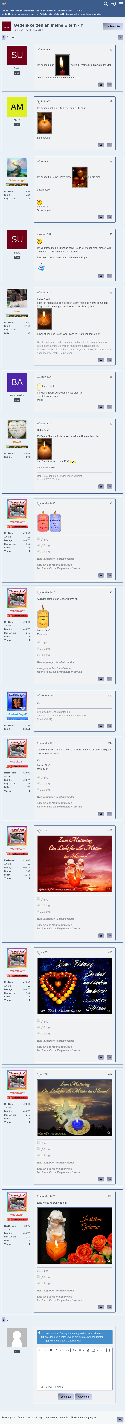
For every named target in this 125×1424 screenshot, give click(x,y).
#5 (111, 292)
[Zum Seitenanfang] (120, 1419)
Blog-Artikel (9, 198)
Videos (7, 551)
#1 (111, 49)
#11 (110, 743)
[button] (51, 1387)
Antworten (83, 1396)
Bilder (7, 333)
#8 (111, 503)
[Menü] (121, 4)
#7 (111, 423)
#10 (110, 695)
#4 (111, 234)
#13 (110, 952)
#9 (111, 592)
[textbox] (74, 1368)
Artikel (7, 537)
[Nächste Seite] (12, 37)
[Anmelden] (113, 4)
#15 (110, 1196)
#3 (111, 161)
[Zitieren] (109, 85)
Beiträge (8, 195)
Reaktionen (9, 191)
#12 (110, 830)
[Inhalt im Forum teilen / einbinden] (120, 37)
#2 (111, 101)
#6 (111, 377)
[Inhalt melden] (101, 85)
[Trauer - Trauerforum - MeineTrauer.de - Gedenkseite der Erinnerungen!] (4, 4)
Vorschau (66, 1396)
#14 (110, 1074)
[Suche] (106, 4)
